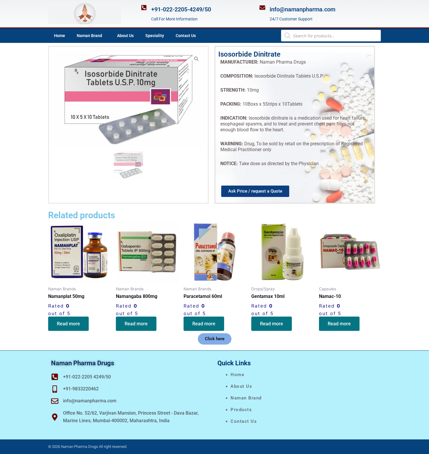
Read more (68, 323)
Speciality (154, 35)
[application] (104, 36)
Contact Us (186, 35)
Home (59, 35)
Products (241, 409)
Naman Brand (89, 35)
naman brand (246, 398)
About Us (125, 35)
